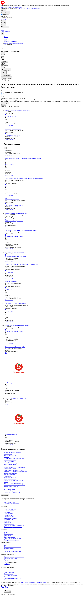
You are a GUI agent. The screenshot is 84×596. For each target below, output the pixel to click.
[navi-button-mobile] (2, 33)
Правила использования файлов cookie (29, 8)
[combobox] (8, 50)
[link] (3, 25)
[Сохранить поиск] (2, 57)
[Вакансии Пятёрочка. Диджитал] (43, 368)
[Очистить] (3, 53)
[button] (2, 28)
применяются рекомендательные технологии (33, 582)
